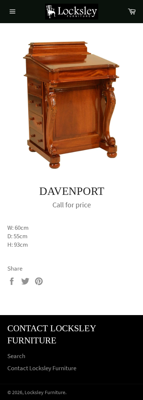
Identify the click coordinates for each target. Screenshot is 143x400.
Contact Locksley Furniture (41, 368)
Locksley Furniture (45, 392)
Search (16, 356)
